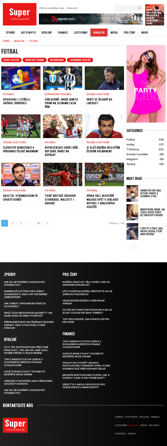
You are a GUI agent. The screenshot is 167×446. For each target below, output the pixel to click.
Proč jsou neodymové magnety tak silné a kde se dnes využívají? (28, 314)
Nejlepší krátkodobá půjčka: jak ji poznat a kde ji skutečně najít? (86, 376)
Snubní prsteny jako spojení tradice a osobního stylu (150, 193)
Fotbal (8, 94)
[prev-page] (129, 247)
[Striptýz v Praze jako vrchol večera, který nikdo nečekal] (132, 231)
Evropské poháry (34, 60)
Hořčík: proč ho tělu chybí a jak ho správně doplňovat (86, 283)
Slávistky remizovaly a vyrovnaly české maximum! (20, 149)
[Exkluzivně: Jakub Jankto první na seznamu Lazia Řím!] (62, 78)
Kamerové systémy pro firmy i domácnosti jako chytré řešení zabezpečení (25, 294)
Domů (6, 41)
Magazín (19, 41)
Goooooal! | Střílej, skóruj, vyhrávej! (17, 101)
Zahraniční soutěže (80, 60)
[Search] (139, 8)
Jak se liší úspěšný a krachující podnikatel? (24, 283)
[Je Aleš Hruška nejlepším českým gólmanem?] (104, 126)
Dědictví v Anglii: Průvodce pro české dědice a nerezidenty (84, 386)
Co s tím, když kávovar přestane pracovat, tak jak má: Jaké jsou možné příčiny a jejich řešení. (26, 350)
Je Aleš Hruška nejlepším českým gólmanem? (103, 149)
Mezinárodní (57, 60)
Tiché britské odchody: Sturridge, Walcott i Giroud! (60, 199)
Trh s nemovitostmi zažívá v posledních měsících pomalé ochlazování (23, 362)
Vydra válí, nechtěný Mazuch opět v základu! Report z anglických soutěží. (103, 201)
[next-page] (47, 223)
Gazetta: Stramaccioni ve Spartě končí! (20, 197)
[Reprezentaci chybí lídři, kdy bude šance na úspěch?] (62, 126)
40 (38, 223)
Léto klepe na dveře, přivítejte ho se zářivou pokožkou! (87, 292)
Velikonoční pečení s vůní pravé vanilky (84, 302)
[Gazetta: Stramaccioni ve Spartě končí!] (21, 174)
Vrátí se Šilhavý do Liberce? (99, 101)
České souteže (11, 60)
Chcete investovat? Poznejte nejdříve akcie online (24, 373)
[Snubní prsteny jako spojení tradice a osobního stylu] (132, 193)
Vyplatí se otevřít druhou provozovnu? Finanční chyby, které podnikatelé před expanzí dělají (86, 365)
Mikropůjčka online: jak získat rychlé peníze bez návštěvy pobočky (152, 212)
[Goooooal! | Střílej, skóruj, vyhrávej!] (21, 78)
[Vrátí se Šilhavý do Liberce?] (104, 78)
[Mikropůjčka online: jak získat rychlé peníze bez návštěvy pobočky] (132, 212)
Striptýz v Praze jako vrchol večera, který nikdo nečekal (151, 231)
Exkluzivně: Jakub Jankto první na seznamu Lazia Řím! (61, 103)
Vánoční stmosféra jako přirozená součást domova (28, 382)
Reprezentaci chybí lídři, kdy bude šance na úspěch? (62, 151)
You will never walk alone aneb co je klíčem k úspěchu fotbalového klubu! (153, 16)
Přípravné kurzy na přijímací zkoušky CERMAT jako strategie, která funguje (29, 325)
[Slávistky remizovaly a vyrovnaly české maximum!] (21, 126)
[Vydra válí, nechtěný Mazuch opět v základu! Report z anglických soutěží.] (104, 174)
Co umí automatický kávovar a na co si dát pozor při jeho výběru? (87, 311)
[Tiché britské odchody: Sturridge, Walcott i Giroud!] (62, 174)
